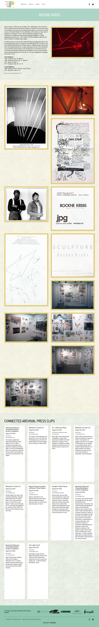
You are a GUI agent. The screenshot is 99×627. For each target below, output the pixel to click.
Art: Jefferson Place (61, 454)
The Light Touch (38, 571)
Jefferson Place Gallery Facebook (89, 4)
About (38, 4)
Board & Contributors (13, 619)
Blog (43, 4)
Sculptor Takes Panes (61, 512)
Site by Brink (49, 622)
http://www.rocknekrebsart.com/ (13, 73)
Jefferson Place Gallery (11, 4)
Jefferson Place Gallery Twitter (92, 4)
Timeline (23, 4)
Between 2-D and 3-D (38, 454)
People (31, 4)
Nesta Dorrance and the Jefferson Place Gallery (38, 512)
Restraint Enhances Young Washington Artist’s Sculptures (14, 454)
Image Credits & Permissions (31, 619)
